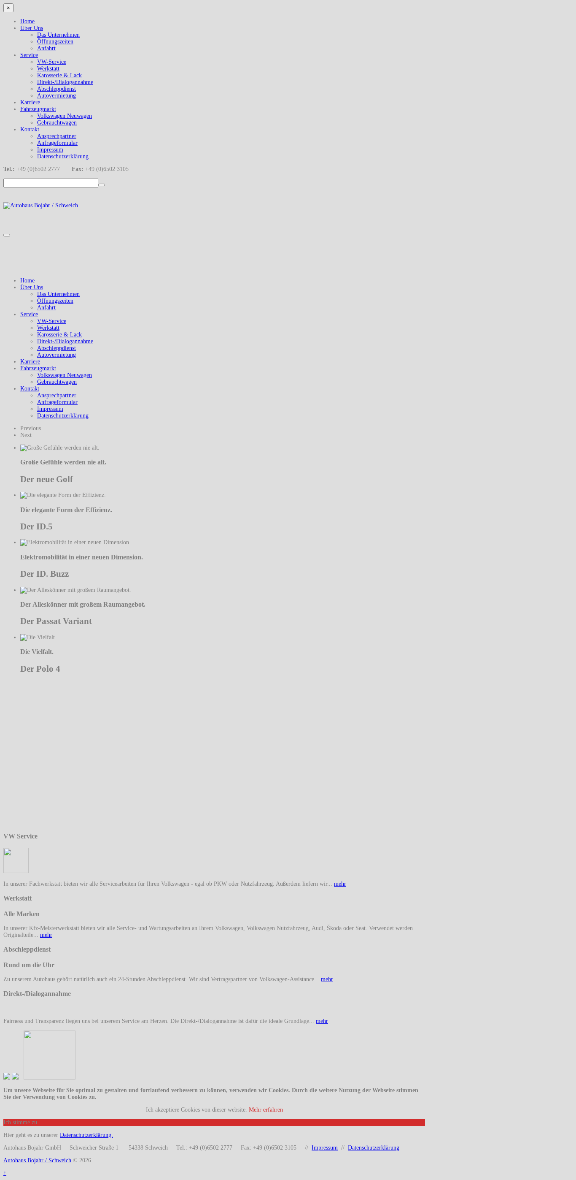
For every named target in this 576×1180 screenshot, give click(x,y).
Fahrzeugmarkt (38, 109)
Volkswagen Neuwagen (64, 116)
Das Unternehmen (58, 35)
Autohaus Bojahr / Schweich (37, 1160)
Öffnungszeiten (55, 41)
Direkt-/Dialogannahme (65, 82)
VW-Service (51, 62)
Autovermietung (56, 95)
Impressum (50, 149)
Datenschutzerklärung (63, 156)
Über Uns (31, 28)
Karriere (30, 102)
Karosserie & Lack (59, 75)
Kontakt (29, 129)
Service (29, 55)
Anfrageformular (57, 143)
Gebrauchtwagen (57, 122)
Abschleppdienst (56, 89)
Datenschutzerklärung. (86, 1135)
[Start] (101, 185)
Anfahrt (46, 48)
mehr (340, 884)
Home (27, 21)
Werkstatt (48, 68)
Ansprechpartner (56, 136)
